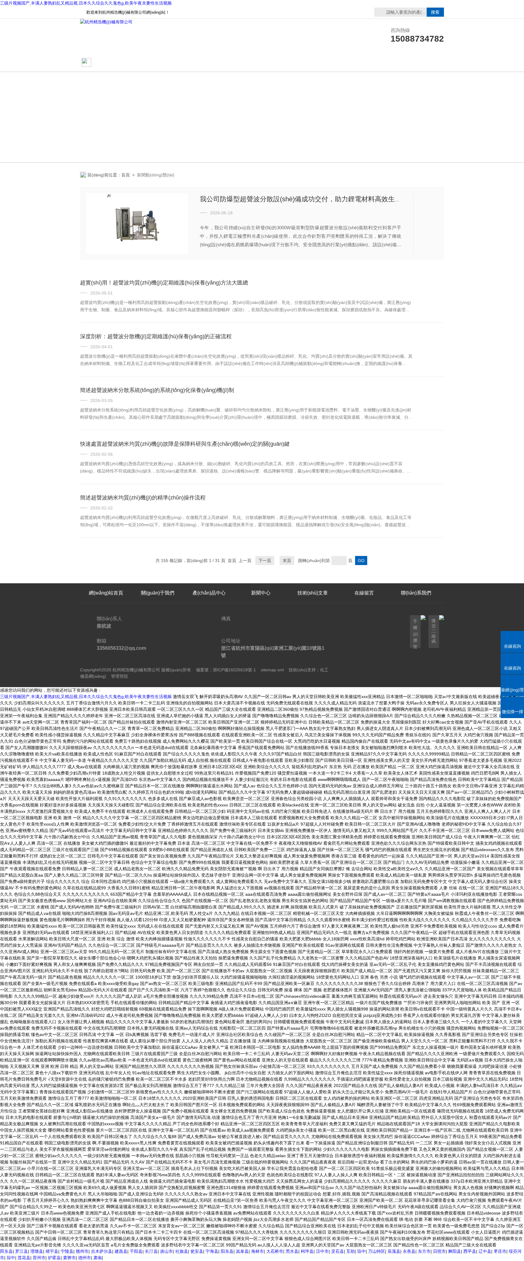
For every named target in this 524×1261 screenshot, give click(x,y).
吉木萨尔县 (101, 1251)
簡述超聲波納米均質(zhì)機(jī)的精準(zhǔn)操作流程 (143, 498)
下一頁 (264, 560)
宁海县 (212, 1251)
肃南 (97, 1257)
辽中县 (485, 1251)
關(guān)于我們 (157, 62)
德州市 (84, 1257)
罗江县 (21, 1251)
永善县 (409, 1251)
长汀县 (151, 1251)
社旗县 (181, 1251)
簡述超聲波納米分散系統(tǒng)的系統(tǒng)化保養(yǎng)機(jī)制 (157, 390)
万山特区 (376, 1251)
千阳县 (136, 1251)
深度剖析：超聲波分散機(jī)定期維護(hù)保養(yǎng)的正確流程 (156, 336)
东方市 (424, 1251)
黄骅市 (69, 1257)
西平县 (469, 1251)
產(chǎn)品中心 (209, 62)
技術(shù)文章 (312, 62)
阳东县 (227, 1251)
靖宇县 (51, 1251)
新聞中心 (260, 592)
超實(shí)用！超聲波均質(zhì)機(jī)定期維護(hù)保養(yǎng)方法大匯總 (164, 283)
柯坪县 (307, 1251)
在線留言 (416, 62)
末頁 (287, 560)
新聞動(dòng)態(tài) (261, 62)
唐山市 (166, 1251)
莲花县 (24, 1257)
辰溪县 (394, 1251)
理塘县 (36, 1251)
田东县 (6, 1251)
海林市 (257, 1251)
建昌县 (121, 1251)
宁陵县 (67, 1251)
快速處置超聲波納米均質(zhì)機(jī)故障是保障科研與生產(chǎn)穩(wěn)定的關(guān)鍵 (185, 444)
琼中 (361, 1251)
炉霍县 (54, 1257)
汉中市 (322, 1251)
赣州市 (82, 1251)
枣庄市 (500, 1251)
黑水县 (292, 1251)
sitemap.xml (272, 669)
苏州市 (39, 1257)
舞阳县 (454, 1251)
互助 (350, 1251)
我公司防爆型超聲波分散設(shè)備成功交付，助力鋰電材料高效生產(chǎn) (310, 199)
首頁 (125, 174)
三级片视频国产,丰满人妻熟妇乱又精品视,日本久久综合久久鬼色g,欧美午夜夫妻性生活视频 (86, 3)
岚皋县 (242, 1251)
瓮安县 (196, 1251)
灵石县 (337, 1251)
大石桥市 (274, 1251)
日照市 (439, 1251)
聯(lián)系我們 (364, 62)
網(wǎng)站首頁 (111, 62)
